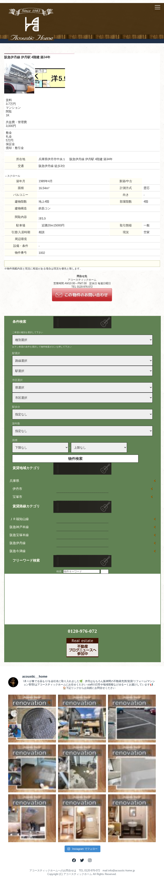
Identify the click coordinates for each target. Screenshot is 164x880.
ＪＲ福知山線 (19, 519)
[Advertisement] (35, 599)
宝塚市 (17, 496)
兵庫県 (14, 480)
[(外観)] (19, 92)
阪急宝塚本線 (19, 535)
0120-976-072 (82, 631)
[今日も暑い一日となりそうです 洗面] (132, 818)
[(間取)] (50, 92)
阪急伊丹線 (18, 543)
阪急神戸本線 (19, 527)
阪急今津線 (18, 551)
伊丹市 (17, 488)
